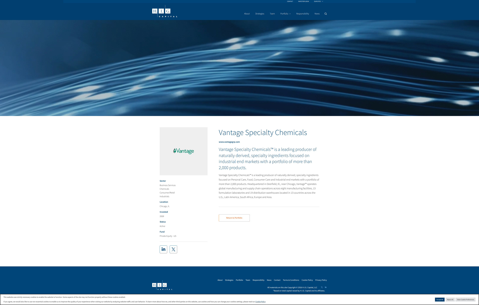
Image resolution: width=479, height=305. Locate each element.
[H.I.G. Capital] (164, 11)
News (269, 280)
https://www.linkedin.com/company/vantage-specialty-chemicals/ (163, 249)
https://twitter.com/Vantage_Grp (173, 249)
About (220, 280)
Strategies (229, 280)
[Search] (326, 14)
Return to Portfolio (234, 218)
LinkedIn (326, 287)
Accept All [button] (439, 299)
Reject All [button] (450, 299)
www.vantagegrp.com (229, 141)
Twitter (322, 287)
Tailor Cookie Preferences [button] (465, 299)
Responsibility (258, 280)
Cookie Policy (307, 280)
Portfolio (239, 280)
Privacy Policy (321, 280)
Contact (277, 280)
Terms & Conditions (291, 280)
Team (248, 280)
